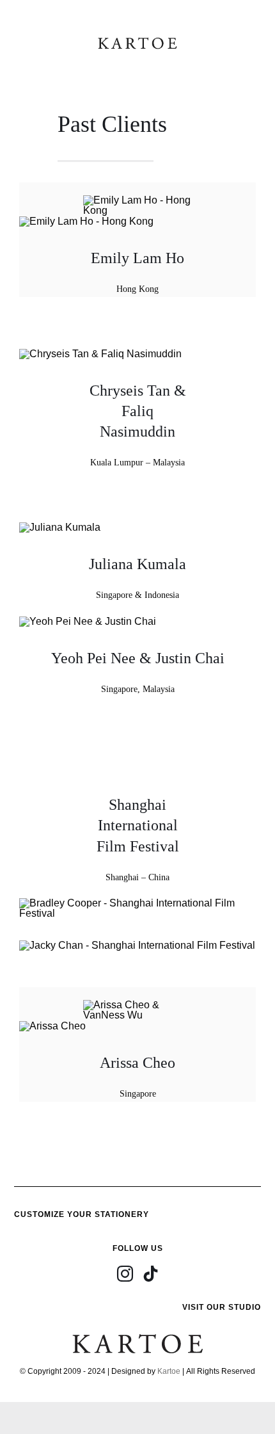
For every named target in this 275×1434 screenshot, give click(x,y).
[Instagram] (125, 1274)
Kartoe (168, 1371)
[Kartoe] (137, 40)
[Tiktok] (151, 1274)
